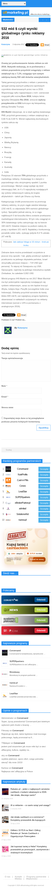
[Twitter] (40, 3)
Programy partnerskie (36, 876)
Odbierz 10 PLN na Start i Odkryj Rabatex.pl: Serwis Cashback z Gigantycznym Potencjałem (25, 833)
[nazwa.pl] (8, 520)
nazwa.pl (22, 520)
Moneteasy (15, 672)
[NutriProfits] (8, 475)
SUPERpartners (22, 497)
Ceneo (22, 486)
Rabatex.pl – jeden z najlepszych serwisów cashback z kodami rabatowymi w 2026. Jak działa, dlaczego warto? (30, 792)
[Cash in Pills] (8, 481)
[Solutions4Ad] (8, 515)
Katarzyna (5, 44)
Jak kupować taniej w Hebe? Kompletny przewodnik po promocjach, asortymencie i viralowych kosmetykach (30, 849)
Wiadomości (8, 20)
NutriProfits (22, 474)
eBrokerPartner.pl (22, 503)
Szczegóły (44, 469)
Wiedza (18, 879)
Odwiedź (41, 599)
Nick (3, 386)
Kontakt (18, 876)
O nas (7, 876)
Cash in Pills (22, 480)
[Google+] (46, 3)
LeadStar (22, 491)
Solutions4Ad (22, 514)
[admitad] (8, 509)
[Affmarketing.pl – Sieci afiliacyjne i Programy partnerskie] (26, 15)
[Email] (45, 44)
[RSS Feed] (50, 3)
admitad (22, 508)
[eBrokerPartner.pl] (8, 503)
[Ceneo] (8, 486)
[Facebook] (43, 3)
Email (4, 397)
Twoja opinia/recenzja (12, 358)
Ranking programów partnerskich (22, 461)
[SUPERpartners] (8, 498)
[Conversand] (8, 470)
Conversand (22, 469)
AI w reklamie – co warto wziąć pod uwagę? (30, 805)
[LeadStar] (8, 492)
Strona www (7, 407)
